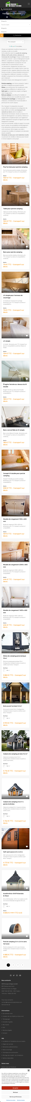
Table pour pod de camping (12, 209)
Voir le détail (15, 160)
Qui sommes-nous (8, 1013)
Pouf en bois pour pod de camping (15, 167)
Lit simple (6, 341)
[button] (28, 1070)
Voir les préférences (16, 1097)
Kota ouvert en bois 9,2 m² (12, 706)
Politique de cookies (10, 1100)
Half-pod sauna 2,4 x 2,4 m (13, 852)
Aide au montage (7, 1049)
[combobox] (15, 25)
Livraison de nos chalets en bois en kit (13, 1016)
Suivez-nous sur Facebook (9, 1067)
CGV (4, 1027)
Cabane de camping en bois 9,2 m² (15, 754)
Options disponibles (8, 1058)
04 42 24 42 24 (7, 9)
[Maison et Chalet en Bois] (15, 6)
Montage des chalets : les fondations (13, 1055)
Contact (5, 1033)
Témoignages (6, 1019)
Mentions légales (21, 1100)
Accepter (15, 1088)
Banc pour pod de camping (12, 252)
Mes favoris (6, 1024)
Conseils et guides (8, 1022)
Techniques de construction (10, 1052)
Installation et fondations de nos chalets (14, 1041)
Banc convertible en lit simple (13, 430)
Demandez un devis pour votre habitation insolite (15, 135)
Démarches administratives (10, 1047)
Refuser (15, 1092)
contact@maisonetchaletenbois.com (12, 1002)
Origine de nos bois (8, 1044)
